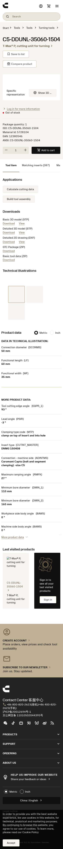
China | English (31, 800)
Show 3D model (44, 93)
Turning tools (46, 28)
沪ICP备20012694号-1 (17, 712)
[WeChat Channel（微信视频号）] (38, 724)
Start (6, 28)
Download (9, 223)
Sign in (48, 599)
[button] (57, 6)
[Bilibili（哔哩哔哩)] (22, 724)
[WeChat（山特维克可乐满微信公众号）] (7, 724)
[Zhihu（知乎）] (30, 724)
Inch (57, 333)
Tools (17, 28)
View (22, 223)
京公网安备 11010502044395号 (23, 715)
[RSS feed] (54, 724)
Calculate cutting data (20, 189)
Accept (11, 843)
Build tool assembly (19, 199)
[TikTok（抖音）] (14, 724)
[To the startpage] (20, 6)
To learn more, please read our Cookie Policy (28, 830)
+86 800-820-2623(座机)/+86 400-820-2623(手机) (30, 706)
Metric (43, 333)
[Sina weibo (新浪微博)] (46, 724)
